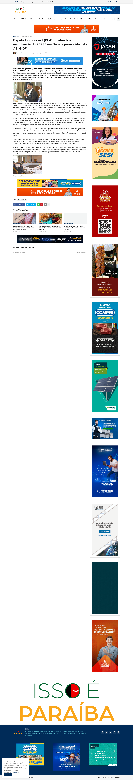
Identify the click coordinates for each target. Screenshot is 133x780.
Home (16, 19)
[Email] (45, 204)
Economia (68, 19)
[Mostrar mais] (48, 204)
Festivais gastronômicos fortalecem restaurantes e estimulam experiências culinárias (50, 227)
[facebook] (102, 732)
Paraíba (41, 19)
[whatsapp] (108, 2)
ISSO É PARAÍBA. (27, 36)
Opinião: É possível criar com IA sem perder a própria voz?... (38, 2)
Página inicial (16, 36)
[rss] (119, 2)
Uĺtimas (32, 19)
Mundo (82, 19)
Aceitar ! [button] (7, 775)
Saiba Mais (16, 772)
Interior (60, 19)
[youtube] (111, 2)
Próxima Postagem (81, 252)
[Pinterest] (41, 204)
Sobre (104, 777)
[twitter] (116, 2)
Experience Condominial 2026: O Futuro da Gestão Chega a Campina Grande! (74, 227)
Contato (110, 777)
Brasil (76, 19)
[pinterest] (118, 732)
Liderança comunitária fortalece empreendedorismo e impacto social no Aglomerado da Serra (24, 227)
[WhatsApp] (38, 204)
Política (90, 19)
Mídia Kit (117, 777)
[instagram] (113, 2)
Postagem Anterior (19, 252)
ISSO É (23, 19)
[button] (113, 19)
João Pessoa (51, 19)
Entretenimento (100, 19)
